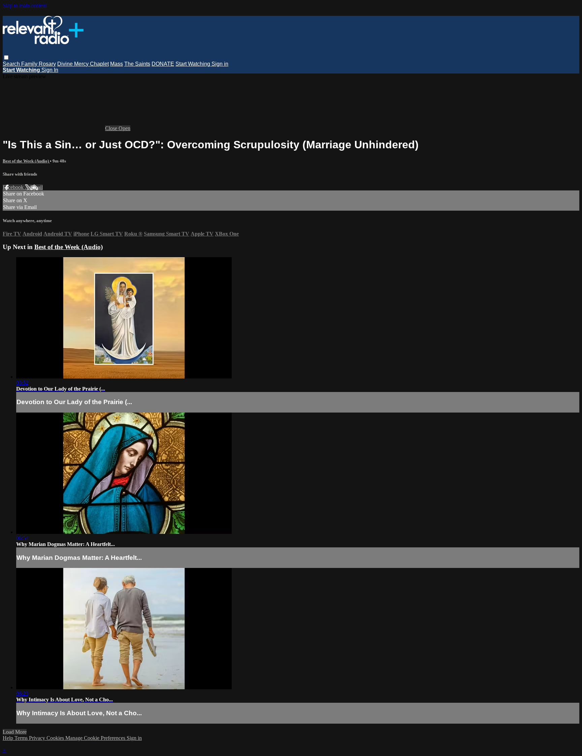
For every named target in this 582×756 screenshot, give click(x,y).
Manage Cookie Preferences (96, 738)
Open (124, 128)
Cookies (55, 738)
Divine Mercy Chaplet (83, 64)
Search (12, 64)
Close (112, 128)
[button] (6, 57)
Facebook (14, 187)
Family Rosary (38, 64)
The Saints (137, 64)
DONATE (163, 64)
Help (8, 738)
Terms (21, 738)
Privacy (37, 738)
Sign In (49, 70)
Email (36, 187)
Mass (116, 64)
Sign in (220, 64)
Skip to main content (24, 5)
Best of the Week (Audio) (26, 160)
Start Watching (193, 64)
